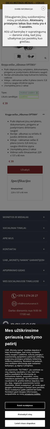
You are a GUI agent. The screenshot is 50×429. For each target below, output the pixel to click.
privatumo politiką (32, 394)
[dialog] (25, 376)
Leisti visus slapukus (25, 423)
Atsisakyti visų (25, 414)
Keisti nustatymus (25, 405)
